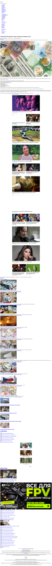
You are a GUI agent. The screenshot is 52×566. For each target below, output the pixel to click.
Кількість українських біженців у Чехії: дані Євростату (8, 384)
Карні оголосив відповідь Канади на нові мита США (7, 533)
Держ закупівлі (4, 11)
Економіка (3, 5)
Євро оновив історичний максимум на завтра (6, 433)
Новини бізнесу (4, 22)
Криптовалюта (4, 14)
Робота (3, 30)
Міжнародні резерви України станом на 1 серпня (7, 530)
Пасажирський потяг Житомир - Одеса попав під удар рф (8, 436)
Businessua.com (25, 548)
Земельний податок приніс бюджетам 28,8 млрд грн (7, 510)
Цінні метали (4, 7)
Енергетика (3, 10)
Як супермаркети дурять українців (5, 303)
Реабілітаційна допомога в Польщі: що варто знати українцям (8, 536)
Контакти (3, 21)
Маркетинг (3, 16)
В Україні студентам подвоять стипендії (7, 429)
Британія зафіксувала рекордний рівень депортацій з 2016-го (8, 537)
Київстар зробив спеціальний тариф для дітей (8, 413)
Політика (3, 25)
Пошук (3, 12)
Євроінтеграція (4, 15)
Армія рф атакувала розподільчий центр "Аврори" (7, 326)
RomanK (8, 291)
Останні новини (3, 431)
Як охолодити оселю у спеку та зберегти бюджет (7, 359)
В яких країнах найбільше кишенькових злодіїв (6, 519)
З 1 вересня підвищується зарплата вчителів (6, 531)
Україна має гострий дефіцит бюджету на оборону (7, 439)
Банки (3, 8)
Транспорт (3, 18)
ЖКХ (2, 19)
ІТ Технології (4, 31)
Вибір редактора (3, 468)
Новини (3, 32)
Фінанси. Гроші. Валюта (3, 38)
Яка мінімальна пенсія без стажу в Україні (6, 539)
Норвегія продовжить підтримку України (6, 440)
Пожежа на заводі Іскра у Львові (4, 516)
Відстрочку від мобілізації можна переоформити (7, 534)
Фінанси (3, 6)
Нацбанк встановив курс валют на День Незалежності (7, 434)
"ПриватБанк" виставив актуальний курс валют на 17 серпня (8, 395)
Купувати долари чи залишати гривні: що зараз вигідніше (8, 290)
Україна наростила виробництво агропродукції (6, 437)
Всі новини (3, 4)
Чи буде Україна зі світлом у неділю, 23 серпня (6, 513)
